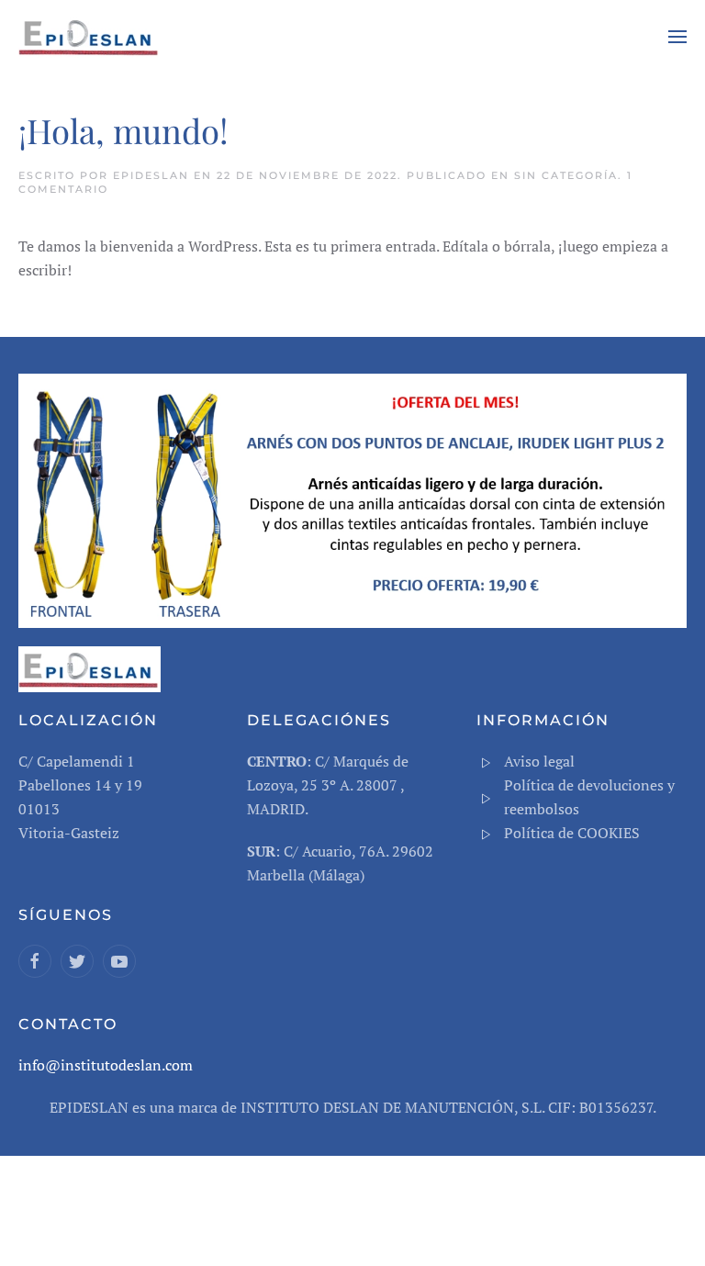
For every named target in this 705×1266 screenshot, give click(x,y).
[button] (677, 36)
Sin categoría (566, 175)
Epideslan (151, 175)
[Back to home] (91, 36)
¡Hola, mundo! (123, 129)
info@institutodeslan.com (105, 1065)
